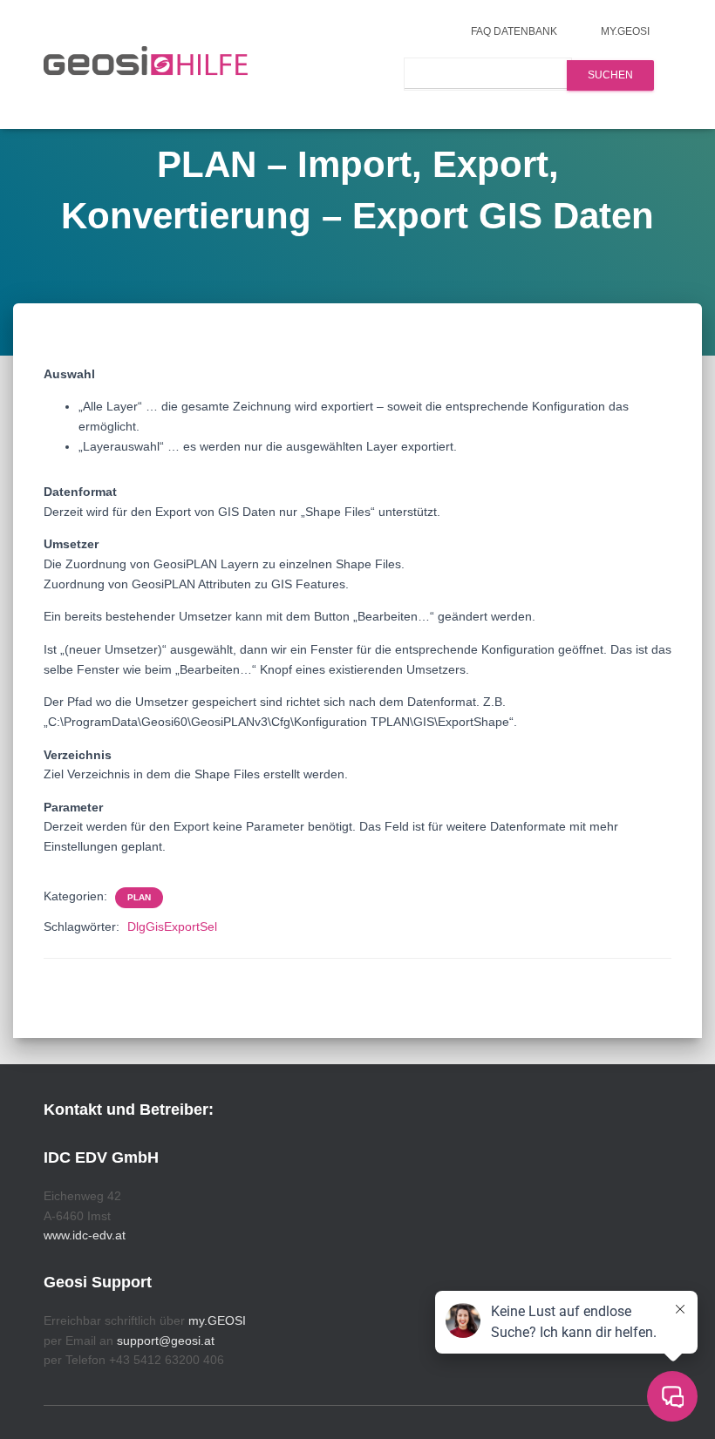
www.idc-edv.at (85, 1235)
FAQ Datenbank (514, 31)
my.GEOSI (625, 31)
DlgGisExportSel (172, 926)
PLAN (139, 897)
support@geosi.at (165, 1340)
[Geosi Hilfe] (146, 64)
